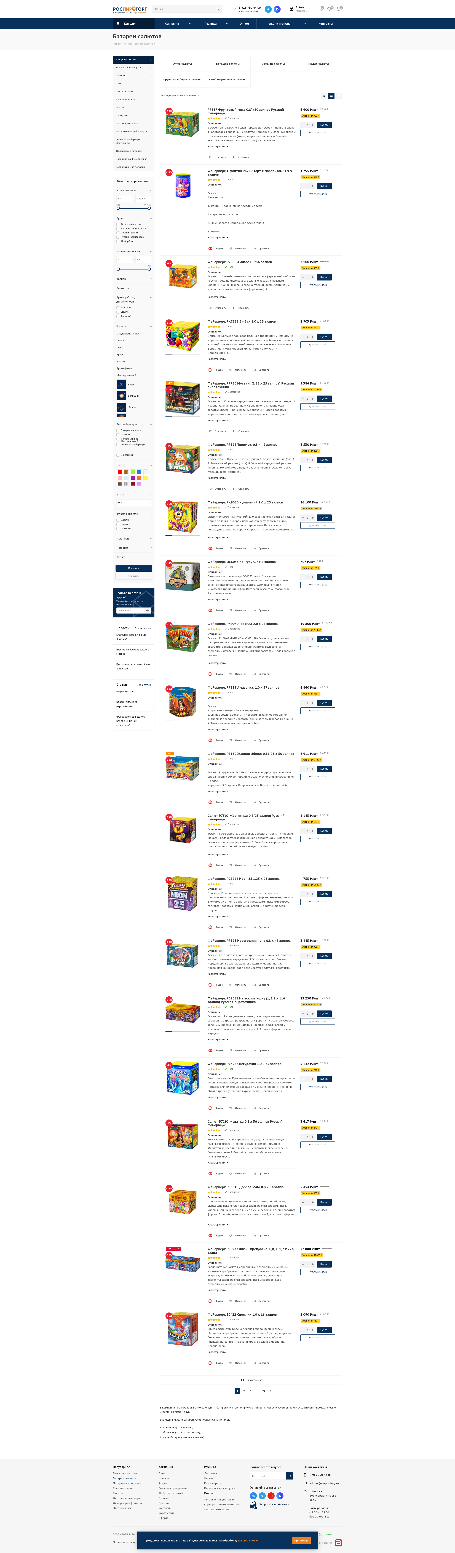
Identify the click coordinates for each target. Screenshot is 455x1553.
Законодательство (216, 1509)
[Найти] (218, 9)
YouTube (271, 1495)
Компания (166, 1467)
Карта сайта (167, 1513)
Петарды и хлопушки (127, 1483)
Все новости (143, 628)
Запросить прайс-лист (274, 1504)
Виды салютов (125, 691)
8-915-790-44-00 (250, 7)
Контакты (165, 1508)
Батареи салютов (124, 1478)
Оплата (209, 1478)
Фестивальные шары (127, 1498)
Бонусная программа (173, 1488)
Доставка (210, 1473)
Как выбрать (212, 1483)
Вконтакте (253, 1495)
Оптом (208, 1493)
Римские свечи (123, 1488)
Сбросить (133, 575)
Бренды (164, 1503)
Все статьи (144, 684)
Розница (210, 1467)
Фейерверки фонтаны (127, 1503)
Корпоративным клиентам (221, 1504)
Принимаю (301, 1540)
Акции (163, 1483)
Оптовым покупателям (219, 1499)
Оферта (164, 1518)
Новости (164, 1478)
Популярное (121, 1467)
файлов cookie (248, 1540)
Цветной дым (122, 1508)
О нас (162, 1473)
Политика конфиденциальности (134, 1542)
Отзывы (164, 1498)
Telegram (268, 9)
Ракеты (118, 1493)
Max (277, 9)
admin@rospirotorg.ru (324, 1483)
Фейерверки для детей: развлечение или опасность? (130, 721)
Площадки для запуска (219, 1488)
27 (263, 1391)
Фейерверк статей (171, 1493)
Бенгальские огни (125, 1473)
